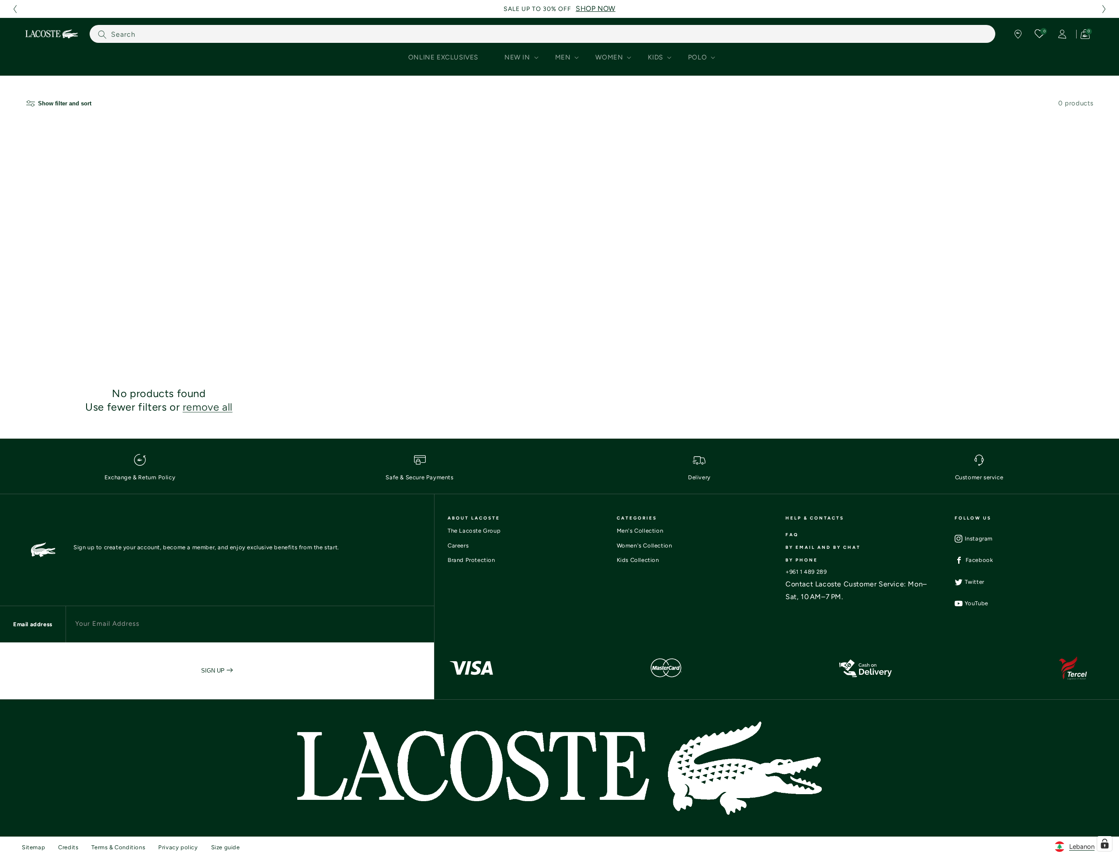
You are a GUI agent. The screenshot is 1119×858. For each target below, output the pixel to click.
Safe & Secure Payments (419, 477)
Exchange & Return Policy (139, 477)
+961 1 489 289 (806, 572)
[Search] (102, 34)
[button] (15, 9)
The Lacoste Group (474, 530)
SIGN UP (213, 670)
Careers (458, 545)
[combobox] (542, 34)
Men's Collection (640, 530)
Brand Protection (471, 560)
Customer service (979, 477)
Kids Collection (638, 560)
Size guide (225, 847)
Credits (68, 847)
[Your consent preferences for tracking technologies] (1104, 843)
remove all (208, 407)
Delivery (699, 477)
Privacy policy (178, 847)
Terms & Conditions (118, 847)
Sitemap (33, 847)
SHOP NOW (595, 8)
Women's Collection (644, 545)
